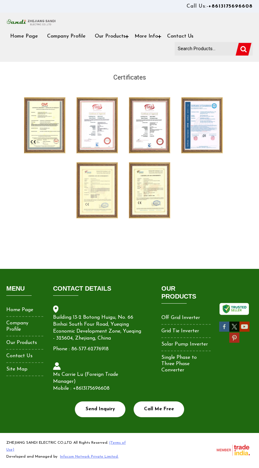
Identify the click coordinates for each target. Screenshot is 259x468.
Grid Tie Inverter (180, 331)
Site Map (16, 369)
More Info (146, 36)
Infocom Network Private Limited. (89, 457)
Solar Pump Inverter (184, 344)
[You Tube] (244, 331)
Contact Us (180, 36)
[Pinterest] (234, 342)
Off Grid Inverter (180, 317)
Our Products (110, 36)
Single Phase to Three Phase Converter (179, 364)
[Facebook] (224, 331)
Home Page (24, 36)
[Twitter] (234, 331)
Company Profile (66, 36)
